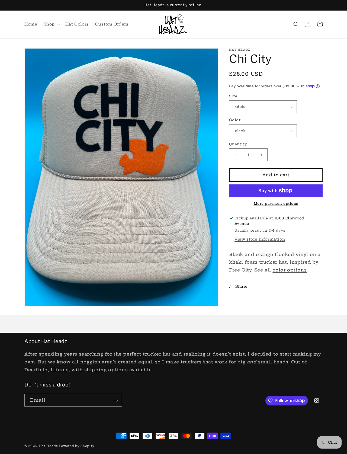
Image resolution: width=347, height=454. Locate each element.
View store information (259, 239)
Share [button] (241, 286)
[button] (51, 24)
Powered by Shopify (77, 446)
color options (289, 270)
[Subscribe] (116, 400)
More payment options (276, 204)
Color (234, 120)
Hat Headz (48, 446)
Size (233, 96)
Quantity (238, 144)
